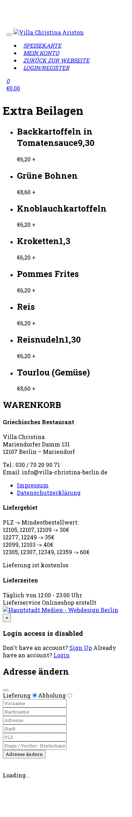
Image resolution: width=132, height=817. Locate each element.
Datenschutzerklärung (49, 492)
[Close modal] (5, 690)
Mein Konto (41, 53)
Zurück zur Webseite (56, 60)
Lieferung (17, 695)
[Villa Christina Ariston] (48, 32)
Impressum (33, 485)
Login (62, 655)
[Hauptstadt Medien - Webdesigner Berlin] (60, 610)
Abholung (52, 695)
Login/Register (46, 67)
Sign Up (80, 647)
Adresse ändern (24, 754)
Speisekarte (42, 45)
